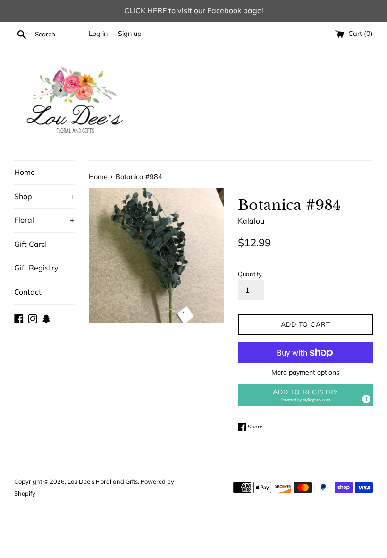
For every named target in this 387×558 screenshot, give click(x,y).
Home (24, 172)
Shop (44, 196)
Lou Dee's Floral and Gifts (102, 481)
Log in (98, 33)
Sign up (130, 33)
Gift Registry (36, 267)
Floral (44, 220)
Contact (28, 291)
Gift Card (30, 244)
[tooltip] (366, 399)
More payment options (305, 372)
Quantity (250, 274)
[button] (305, 395)
